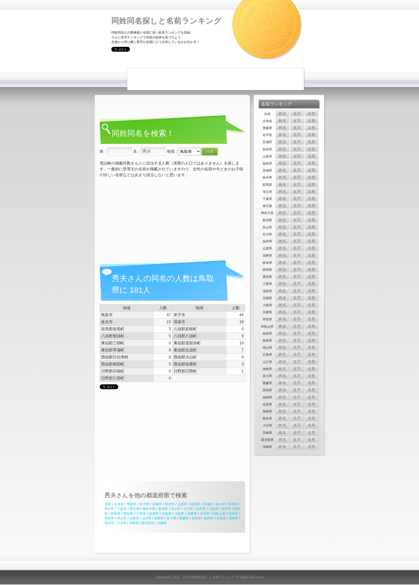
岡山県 (121, 518)
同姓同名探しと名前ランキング (166, 20)
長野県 (226, 509)
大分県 (121, 523)
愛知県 (128, 513)
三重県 (141, 513)
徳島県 (159, 518)
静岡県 (116, 513)
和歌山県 (219, 513)
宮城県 (157, 504)
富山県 (176, 509)
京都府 (166, 513)
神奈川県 (148, 509)
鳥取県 (233, 513)
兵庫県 (192, 513)
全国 (108, 504)
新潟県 (163, 509)
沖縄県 (162, 523)
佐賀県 (221, 518)
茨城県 (208, 504)
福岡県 (208, 518)
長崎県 (233, 518)
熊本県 (109, 523)
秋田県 (170, 504)
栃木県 (221, 504)
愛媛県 (184, 518)
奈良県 (205, 513)
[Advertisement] (215, 79)
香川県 (171, 518)
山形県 (182, 504)
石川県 (188, 509)
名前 (311, 114)
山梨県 (213, 509)
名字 (297, 114)
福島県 (195, 504)
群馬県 (233, 504)
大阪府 (179, 513)
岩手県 (144, 504)
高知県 (196, 518)
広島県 (134, 518)
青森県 (132, 504)
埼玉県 (109, 509)
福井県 (201, 509)
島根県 (109, 518)
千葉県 (122, 509)
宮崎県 (134, 523)
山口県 (146, 518)
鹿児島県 (148, 523)
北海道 (119, 504)
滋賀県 (154, 513)
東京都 (134, 509)
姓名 (282, 114)
